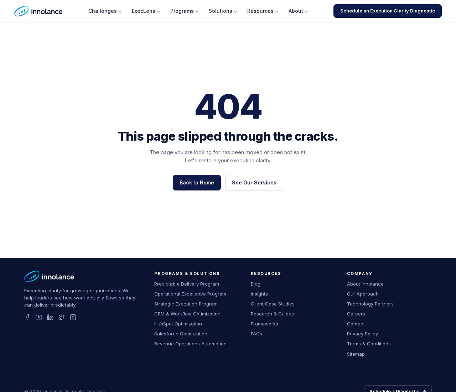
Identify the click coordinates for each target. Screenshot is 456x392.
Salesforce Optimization (180, 333)
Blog (255, 284)
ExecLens (143, 11)
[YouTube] (39, 317)
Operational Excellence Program (190, 294)
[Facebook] (27, 317)
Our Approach (363, 294)
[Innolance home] (38, 11)
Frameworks (264, 323)
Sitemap (356, 354)
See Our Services (254, 182)
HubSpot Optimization (178, 323)
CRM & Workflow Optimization (187, 314)
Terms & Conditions (369, 343)
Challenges (102, 11)
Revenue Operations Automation (190, 343)
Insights (259, 294)
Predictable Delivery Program (186, 284)
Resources (260, 11)
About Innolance (365, 284)
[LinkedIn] (50, 317)
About (296, 11)
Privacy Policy (362, 333)
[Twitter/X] (61, 317)
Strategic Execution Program (186, 304)
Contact (356, 323)
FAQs (256, 333)
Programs (182, 11)
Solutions (220, 11)
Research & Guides (272, 314)
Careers (356, 314)
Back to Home (197, 182)
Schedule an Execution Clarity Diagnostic (387, 11)
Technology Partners (370, 304)
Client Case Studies (273, 304)
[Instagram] (73, 317)
